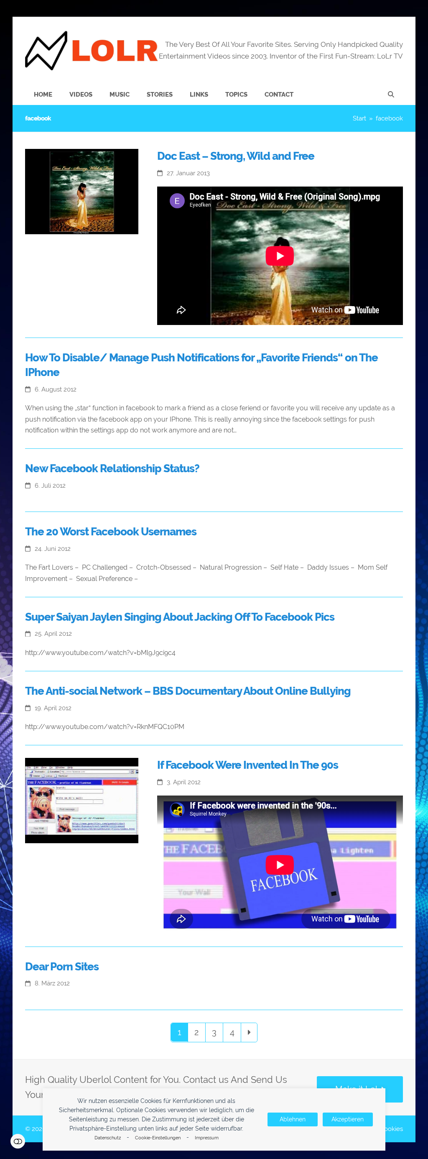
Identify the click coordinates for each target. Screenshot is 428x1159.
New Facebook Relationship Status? (112, 468)
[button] (391, 94)
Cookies (391, 1128)
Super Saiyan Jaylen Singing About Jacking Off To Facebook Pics (179, 617)
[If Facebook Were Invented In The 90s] (81, 800)
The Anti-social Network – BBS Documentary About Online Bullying (188, 691)
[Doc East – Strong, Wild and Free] (81, 191)
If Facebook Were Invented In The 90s (247, 765)
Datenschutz (107, 1138)
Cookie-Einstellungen (158, 1138)
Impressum (207, 1138)
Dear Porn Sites (62, 966)
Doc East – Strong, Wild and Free (235, 156)
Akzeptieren (347, 1119)
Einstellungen (17, 1141)
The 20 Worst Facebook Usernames (110, 531)
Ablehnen (293, 1119)
